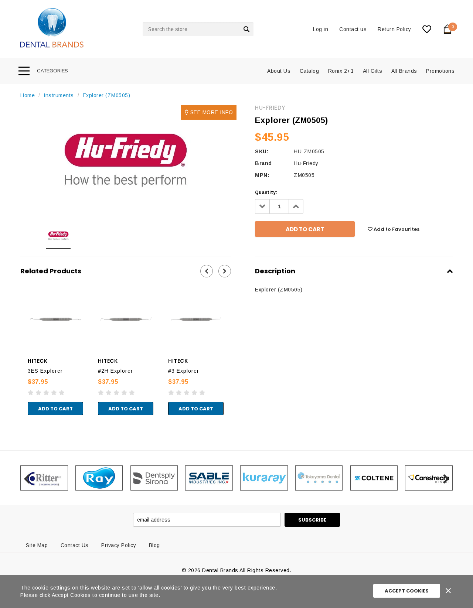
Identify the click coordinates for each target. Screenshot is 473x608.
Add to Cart (55, 408)
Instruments (59, 95)
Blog (154, 545)
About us (278, 71)
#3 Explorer (183, 371)
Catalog (309, 71)
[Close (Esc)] (2, 415)
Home (27, 95)
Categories (52, 71)
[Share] (8, 415)
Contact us (353, 29)
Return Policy (394, 29)
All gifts (372, 71)
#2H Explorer (115, 371)
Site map (37, 545)
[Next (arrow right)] (8, 422)
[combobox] (198, 29)
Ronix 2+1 (341, 71)
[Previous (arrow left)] (2, 422)
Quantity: (266, 192)
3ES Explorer (45, 371)
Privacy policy (118, 545)
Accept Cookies (407, 590)
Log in (320, 29)
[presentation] (206, 271)
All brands (404, 71)
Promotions (440, 71)
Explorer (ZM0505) (106, 95)
